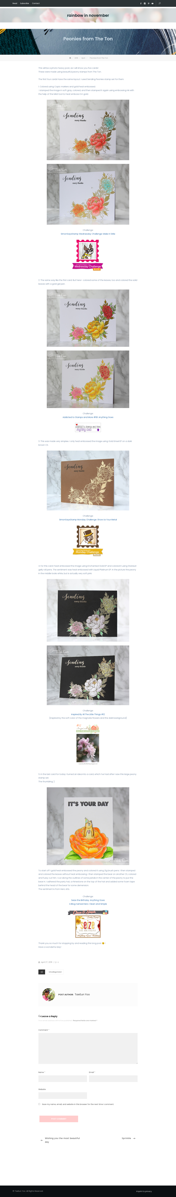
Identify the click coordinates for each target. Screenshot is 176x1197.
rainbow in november (88, 15)
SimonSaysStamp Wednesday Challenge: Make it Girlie (88, 233)
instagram (144, 3)
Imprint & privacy (144, 1191)
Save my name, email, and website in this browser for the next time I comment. (78, 1104)
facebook (140, 3)
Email (92, 1072)
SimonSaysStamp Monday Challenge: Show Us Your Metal (88, 519)
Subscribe (24, 3)
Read (15, 3)
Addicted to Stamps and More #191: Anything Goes (88, 417)
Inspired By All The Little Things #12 (88, 714)
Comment (43, 1030)
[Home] (70, 58)
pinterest (148, 3)
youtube (152, 3)
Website (42, 1089)
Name (41, 1072)
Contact (36, 3)
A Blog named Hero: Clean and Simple (88, 903)
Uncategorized (55, 972)
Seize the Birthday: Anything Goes (88, 900)
